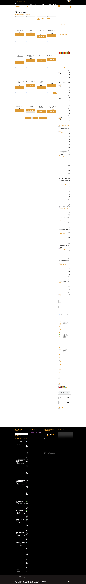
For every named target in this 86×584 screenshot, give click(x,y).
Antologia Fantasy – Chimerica (65, 350)
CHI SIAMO (37, 2)
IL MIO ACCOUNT (34, 4)
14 (40, 117)
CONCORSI (42, 4)
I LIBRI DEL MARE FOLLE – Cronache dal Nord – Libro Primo (66, 316)
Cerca (59, 6)
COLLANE (48, 4)
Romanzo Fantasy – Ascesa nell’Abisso (66, 362)
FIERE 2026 (55, 4)
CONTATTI (44, 2)
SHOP (60, 2)
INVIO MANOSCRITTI (53, 2)
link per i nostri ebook (62, 34)
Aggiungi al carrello (19, 34)
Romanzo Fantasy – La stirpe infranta (65, 322)
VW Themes (41, 582)
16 (44, 117)
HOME (31, 2)
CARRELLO (66, 2)
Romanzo (20, 9)
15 (42, 117)
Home (16, 9)
